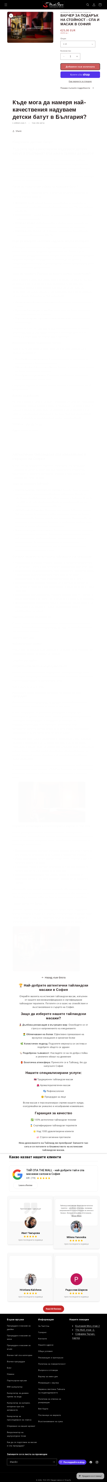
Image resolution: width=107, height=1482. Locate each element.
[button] (6, 5)
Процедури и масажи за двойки (19, 1327)
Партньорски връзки (17, 1380)
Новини (10, 1374)
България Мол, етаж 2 (87, 1325)
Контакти (42, 1338)
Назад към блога (55, 977)
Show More (76, 1216)
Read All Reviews (53, 1309)
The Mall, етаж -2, (85, 1329)
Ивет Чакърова (30, 1233)
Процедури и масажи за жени (19, 1337)
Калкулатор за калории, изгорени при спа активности (18, 1406)
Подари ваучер (21, 903)
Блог (9, 1367)
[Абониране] (54, 1462)
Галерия (42, 1332)
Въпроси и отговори (48, 1370)
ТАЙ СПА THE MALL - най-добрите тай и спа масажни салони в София (55, 1172)
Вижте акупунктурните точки (28, 686)
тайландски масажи (37, 291)
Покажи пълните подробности (75, 88)
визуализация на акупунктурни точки (41, 680)
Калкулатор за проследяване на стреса (19, 1418)
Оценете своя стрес (24, 637)
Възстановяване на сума (50, 1421)
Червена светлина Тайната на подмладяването (51, 1391)
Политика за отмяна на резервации (49, 1401)
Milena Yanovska (76, 1237)
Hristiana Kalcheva (30, 1289)
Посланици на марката (49, 1415)
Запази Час (41, 903)
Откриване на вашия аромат (21, 1426)
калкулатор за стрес (55, 627)
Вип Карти (43, 1408)
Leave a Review (25, 1185)
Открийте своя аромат (25, 660)
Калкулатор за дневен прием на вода (18, 1395)
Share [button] (19, 131)
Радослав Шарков (76, 1289)
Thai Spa (42, 273)
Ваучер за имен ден (48, 1376)
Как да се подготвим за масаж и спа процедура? (22, 1444)
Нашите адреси (46, 1345)
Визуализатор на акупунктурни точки (16, 1434)
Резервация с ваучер (48, 1382)
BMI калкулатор (14, 1386)
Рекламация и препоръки (50, 1357)
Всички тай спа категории (19, 1355)
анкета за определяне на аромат (52, 649)
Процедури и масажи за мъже (19, 1347)
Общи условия (45, 1351)
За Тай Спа (43, 1326)
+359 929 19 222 (46, 328)
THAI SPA (46, 1480)
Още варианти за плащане (80, 81)
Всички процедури (16, 1361)
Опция (63, 38)
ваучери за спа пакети (34, 332)
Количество (65, 51)
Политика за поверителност (52, 1363)
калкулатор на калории (48, 702)
